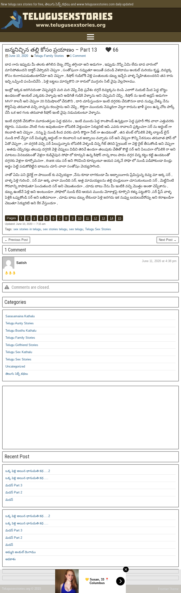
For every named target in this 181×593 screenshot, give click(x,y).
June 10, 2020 (18, 56)
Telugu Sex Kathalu (18, 352)
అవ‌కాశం (10, 559)
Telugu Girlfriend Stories (21, 345)
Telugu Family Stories (49, 56)
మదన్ (9, 499)
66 (114, 50)
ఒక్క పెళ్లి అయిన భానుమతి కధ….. (26, 478)
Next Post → (168, 240)
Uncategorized (15, 366)
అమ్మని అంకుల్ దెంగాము (20, 552)
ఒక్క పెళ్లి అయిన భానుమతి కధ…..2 (27, 471)
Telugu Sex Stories (98, 229)
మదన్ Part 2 (13, 492)
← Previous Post (16, 240)
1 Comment (78, 56)
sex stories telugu (55, 229)
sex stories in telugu (27, 229)
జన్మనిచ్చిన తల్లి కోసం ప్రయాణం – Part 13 (51, 49)
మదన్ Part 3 (13, 485)
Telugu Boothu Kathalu (20, 330)
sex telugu (76, 229)
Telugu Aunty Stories (19, 323)
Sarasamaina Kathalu (20, 316)
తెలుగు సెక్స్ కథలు (16, 374)
